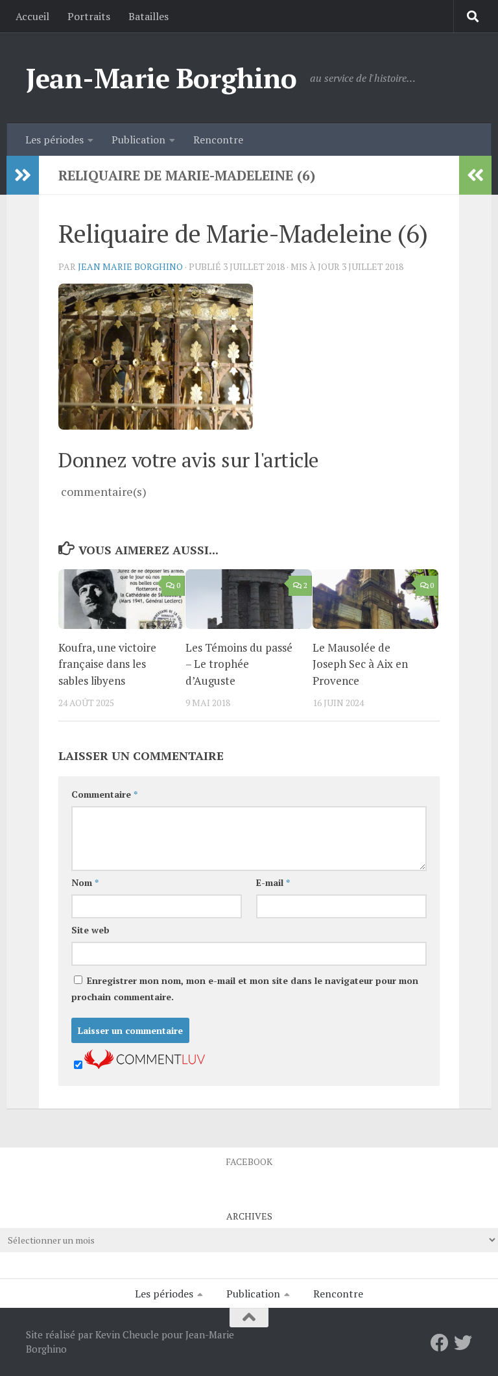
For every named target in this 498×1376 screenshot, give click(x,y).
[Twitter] (463, 1343)
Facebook (249, 1161)
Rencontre (218, 139)
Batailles (148, 16)
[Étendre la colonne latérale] (22, 175)
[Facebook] (440, 1343)
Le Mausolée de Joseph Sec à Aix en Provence (360, 664)
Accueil (32, 16)
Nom (85, 882)
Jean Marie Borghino (130, 266)
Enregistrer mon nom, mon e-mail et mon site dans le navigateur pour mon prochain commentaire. (244, 988)
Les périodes (54, 139)
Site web (90, 930)
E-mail (273, 882)
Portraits (88, 16)
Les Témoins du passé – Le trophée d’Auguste (238, 664)
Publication (138, 139)
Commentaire (104, 794)
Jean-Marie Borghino (161, 78)
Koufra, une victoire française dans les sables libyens (107, 664)
